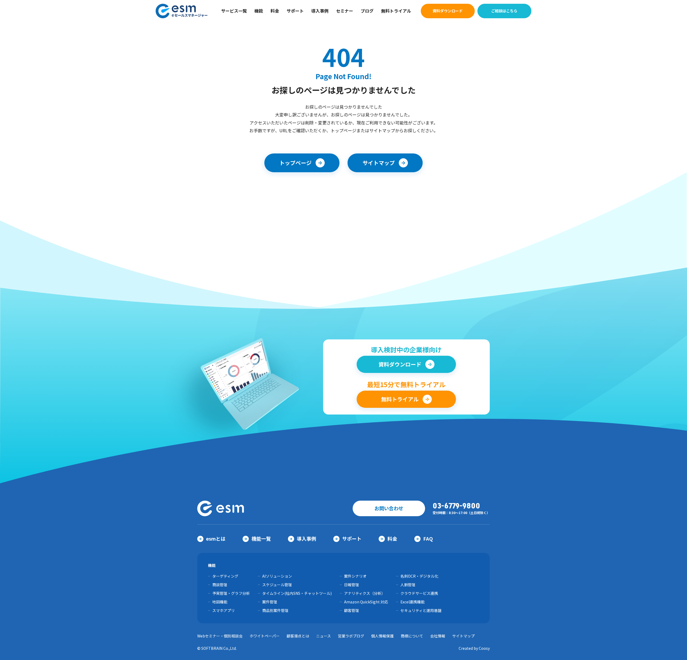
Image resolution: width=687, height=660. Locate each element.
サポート (295, 11)
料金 (275, 11)
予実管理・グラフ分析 (231, 593)
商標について (412, 636)
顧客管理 (351, 610)
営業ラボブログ (351, 636)
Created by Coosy (474, 648)
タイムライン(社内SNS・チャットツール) (297, 593)
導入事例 (319, 11)
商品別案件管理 (275, 610)
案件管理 (269, 601)
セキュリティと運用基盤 (420, 610)
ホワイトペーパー (265, 636)
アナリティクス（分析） (364, 593)
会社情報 (437, 636)
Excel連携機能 (412, 601)
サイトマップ (463, 636)
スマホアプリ (223, 610)
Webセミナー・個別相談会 (220, 636)
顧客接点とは (298, 636)
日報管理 (351, 584)
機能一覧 (261, 538)
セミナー (344, 11)
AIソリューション (277, 576)
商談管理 (219, 584)
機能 (258, 11)
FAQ (428, 538)
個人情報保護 (382, 636)
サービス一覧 (234, 11)
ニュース (323, 636)
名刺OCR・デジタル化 (419, 576)
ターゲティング (225, 576)
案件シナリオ (355, 576)
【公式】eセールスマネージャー (182, 11)
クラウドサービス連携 (419, 593)
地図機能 (219, 601)
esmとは (215, 538)
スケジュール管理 (277, 584)
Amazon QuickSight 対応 (366, 601)
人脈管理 (407, 584)
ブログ (367, 11)
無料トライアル (396, 11)
